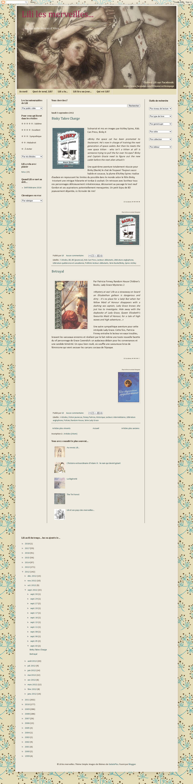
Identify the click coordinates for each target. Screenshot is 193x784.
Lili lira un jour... (82, 92)
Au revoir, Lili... (73, 448)
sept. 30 (34, 594)
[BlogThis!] (92, 255)
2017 (27, 548)
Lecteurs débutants (105, 260)
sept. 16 (34, 618)
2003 (27, 737)
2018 (27, 544)
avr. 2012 (32, 680)
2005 (27, 728)
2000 (27, 751)
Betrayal (58, 271)
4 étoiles (64, 417)
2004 (27, 733)
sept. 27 (34, 604)
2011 (27, 700)
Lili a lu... (63, 92)
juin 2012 (32, 670)
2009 (27, 709)
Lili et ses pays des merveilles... (81, 510)
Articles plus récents (61, 428)
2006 (27, 723)
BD (70, 260)
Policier (67, 420)
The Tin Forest (73, 494)
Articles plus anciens (130, 428)
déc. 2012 (32, 576)
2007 (27, 719)
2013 (27, 567)
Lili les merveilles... (57, 14)
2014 (27, 562)
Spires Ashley (130, 263)
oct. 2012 (32, 585)
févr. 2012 (32, 689)
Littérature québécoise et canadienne (68, 263)
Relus (23, 172)
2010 (27, 704)
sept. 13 (34, 622)
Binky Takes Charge (66, 118)
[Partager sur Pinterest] (101, 255)
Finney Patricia (89, 417)
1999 (27, 756)
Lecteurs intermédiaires (116, 417)
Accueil (23, 92)
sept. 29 (34, 599)
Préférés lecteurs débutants (96, 263)
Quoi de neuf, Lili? (43, 92)
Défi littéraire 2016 (32, 188)
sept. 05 (34, 641)
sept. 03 (34, 646)
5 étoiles (64, 260)
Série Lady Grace (92, 420)
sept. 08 (34, 632)
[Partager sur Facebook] (98, 255)
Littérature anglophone (123, 260)
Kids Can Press (90, 260)
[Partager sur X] (95, 255)
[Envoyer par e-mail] (89, 255)
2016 (27, 553)
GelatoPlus (113, 764)
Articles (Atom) (70, 434)
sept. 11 (34, 627)
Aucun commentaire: (75, 256)
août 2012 (32, 661)
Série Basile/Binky (116, 263)
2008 (27, 714)
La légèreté (72, 479)
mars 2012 (33, 685)
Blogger (132, 764)
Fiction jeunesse (75, 417)
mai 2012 (32, 675)
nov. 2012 (32, 581)
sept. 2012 (33, 590)
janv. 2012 (32, 694)
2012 (27, 572)
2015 (27, 558)
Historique (100, 417)
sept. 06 (34, 636)
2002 (27, 742)
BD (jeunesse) (77, 260)
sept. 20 (34, 608)
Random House (77, 420)
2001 (27, 747)
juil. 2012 (32, 666)
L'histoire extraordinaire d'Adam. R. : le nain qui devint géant (93, 463)
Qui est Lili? (103, 92)
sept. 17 (34, 613)
